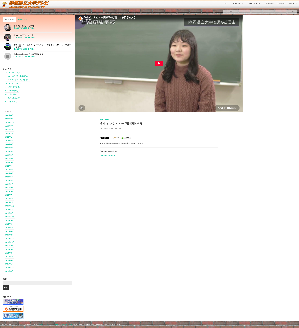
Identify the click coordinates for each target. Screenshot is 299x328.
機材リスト (293, 3)
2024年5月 (9, 141)
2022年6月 (9, 162)
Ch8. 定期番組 (14, 98)
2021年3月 (9, 180)
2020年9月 (9, 188)
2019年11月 (9, 206)
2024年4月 (9, 144)
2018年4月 (9, 228)
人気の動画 (10, 19)
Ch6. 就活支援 (11, 91)
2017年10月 (9, 242)
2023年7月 (9, 148)
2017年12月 (9, 238)
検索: (5, 279)
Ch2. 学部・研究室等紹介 (18, 76)
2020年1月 (9, 202)
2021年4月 (9, 177)
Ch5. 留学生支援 (12, 87)
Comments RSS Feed (109, 156)
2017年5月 (9, 253)
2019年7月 (9, 209)
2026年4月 (9, 115)
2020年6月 (9, 199)
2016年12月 (9, 267)
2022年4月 (9, 166)
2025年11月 (9, 122)
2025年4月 (9, 133)
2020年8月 (9, 191)
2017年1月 (9, 264)
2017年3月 (9, 260)
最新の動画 (23, 19)
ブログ (225, 3)
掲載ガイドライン (255, 3)
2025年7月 (9, 126)
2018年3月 (9, 231)
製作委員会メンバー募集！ (276, 3)
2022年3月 (9, 170)
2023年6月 (9, 151)
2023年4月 (9, 155)
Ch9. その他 (11, 101)
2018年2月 (9, 235)
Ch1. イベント (14, 72)
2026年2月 (9, 119)
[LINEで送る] (126, 138)
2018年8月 (9, 224)
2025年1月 (9, 137)
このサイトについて (238, 3)
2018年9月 (9, 220)
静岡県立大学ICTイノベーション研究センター (56, 324)
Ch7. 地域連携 (11, 94)
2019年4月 (9, 213)
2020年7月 (9, 195)
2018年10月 (9, 217)
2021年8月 (9, 173)
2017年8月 (9, 246)
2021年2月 (9, 184)
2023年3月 (9, 159)
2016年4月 (9, 271)
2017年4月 (9, 257)
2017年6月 (9, 249)
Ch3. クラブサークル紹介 (18, 80)
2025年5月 (9, 130)
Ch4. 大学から (14, 83)
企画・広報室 (104, 119)
